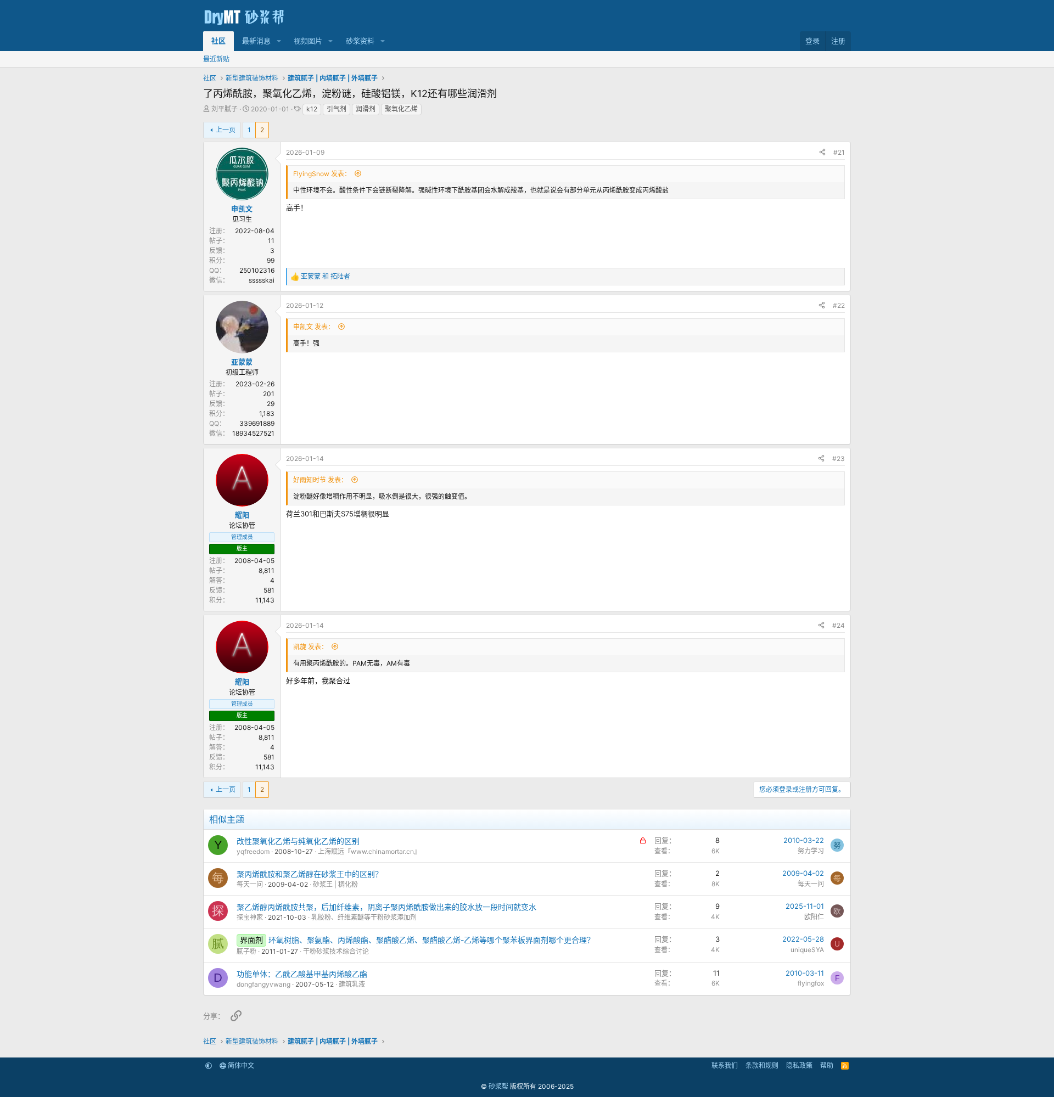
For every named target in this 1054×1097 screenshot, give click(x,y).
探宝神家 (250, 917)
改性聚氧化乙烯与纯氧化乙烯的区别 (298, 841)
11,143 (264, 600)
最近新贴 (216, 59)
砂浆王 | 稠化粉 (335, 884)
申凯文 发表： (313, 327)
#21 (839, 152)
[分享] (822, 152)
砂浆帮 (498, 1086)
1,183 (266, 413)
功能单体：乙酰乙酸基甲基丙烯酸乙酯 (302, 973)
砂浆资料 (360, 40)
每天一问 (250, 884)
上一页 (226, 130)
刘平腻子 (224, 109)
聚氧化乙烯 (401, 109)
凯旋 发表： (310, 647)
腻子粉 (246, 951)
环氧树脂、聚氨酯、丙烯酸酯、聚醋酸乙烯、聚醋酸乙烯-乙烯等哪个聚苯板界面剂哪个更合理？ (431, 939)
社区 (218, 40)
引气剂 (336, 109)
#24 (838, 625)
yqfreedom (253, 851)
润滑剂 (365, 109)
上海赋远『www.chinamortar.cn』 (369, 851)
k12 (311, 109)
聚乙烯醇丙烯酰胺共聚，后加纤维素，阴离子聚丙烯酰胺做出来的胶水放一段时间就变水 (386, 907)
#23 (838, 458)
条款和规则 (761, 1065)
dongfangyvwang (263, 984)
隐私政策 (799, 1065)
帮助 (826, 1065)
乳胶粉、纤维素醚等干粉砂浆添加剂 (364, 917)
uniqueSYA (807, 950)
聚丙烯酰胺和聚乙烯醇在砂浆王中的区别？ (310, 874)
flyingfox (811, 983)
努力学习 (811, 851)
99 (270, 260)
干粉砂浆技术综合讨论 (336, 951)
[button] (279, 41)
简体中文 (240, 1065)
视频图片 (308, 40)
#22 (839, 305)
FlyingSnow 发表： (322, 174)
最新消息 (256, 40)
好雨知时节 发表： (320, 480)
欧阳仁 (814, 917)
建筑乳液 (352, 984)
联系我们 (724, 1065)
